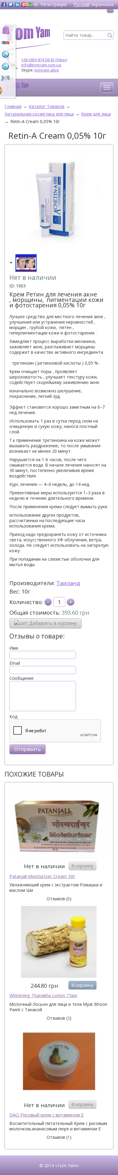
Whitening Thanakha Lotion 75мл (43, 995)
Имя (13, 648)
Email (14, 663)
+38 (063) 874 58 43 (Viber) (44, 59)
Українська (102, 4)
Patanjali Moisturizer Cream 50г (42, 876)
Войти (31, 4)
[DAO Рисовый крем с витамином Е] (59, 1062)
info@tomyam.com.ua (41, 65)
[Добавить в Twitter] (10, 4)
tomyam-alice (46, 70)
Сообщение (21, 678)
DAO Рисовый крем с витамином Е (46, 1115)
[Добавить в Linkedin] (17, 4)
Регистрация (54, 4)
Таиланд (68, 583)
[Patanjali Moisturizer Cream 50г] (59, 823)
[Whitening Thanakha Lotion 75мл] (59, 942)
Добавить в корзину (53, 623)
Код (13, 716)
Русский (82, 4)
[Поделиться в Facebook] (4, 4)
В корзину (82, 866)
